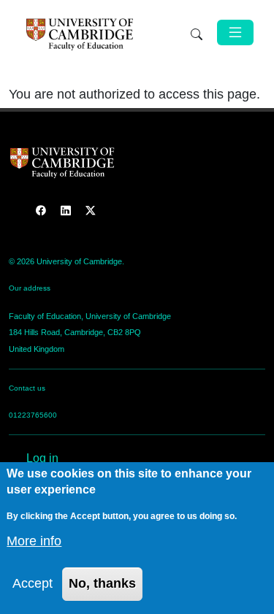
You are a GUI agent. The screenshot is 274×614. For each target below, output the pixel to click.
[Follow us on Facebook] (42, 210)
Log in (42, 458)
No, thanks (102, 583)
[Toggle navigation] (235, 32)
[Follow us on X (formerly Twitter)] (90, 210)
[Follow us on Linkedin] (67, 210)
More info (34, 541)
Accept (32, 583)
